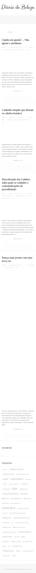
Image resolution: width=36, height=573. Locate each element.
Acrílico (5, 469)
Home (10, 32)
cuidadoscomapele (11, 494)
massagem (7, 537)
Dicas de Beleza (30, 265)
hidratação (7, 527)
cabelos (8, 198)
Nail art (17, 537)
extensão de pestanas (18, 513)
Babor (5, 479)
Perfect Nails (16, 541)
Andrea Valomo (16, 469)
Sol (9, 546)
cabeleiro (15, 119)
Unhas (18, 551)
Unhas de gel (6, 555)
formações (6, 522)
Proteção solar (28, 541)
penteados (6, 541)
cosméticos (23, 489)
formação (7, 518)
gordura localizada (21, 522)
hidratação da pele (19, 527)
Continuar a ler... (18, 91)
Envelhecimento (15, 503)
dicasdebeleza (16, 498)
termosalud (8, 551)
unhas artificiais (27, 551)
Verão (14, 555)
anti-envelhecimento (22, 474)
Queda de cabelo (20, 49)
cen (29, 119)
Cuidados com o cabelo (12, 49)
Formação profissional (21, 518)
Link (28, 49)
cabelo (4, 49)
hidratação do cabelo (10, 532)
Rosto (4, 546)
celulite (6, 489)
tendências (17, 546)
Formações (30, 47)
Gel (12, 522)
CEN (4, 47)
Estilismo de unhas (23, 508)
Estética (5, 513)
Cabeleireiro (10, 119)
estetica (11, 267)
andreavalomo (8, 474)
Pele (23, 537)
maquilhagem (24, 532)
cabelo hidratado (24, 119)
